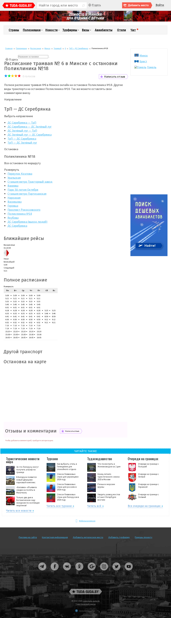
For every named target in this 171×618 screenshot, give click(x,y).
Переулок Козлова (20, 174)
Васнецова (15, 202)
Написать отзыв (114, 76)
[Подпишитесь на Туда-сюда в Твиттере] (116, 571)
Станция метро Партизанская (27, 194)
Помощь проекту (143, 537)
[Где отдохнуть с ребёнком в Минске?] (85, 21)
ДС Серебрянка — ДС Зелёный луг (30, 126)
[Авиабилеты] (148, 255)
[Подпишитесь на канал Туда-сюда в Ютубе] (129, 571)
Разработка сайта (87, 610)
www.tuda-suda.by (91, 601)
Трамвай (57, 48)
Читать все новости (18, 511)
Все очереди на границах (144, 506)
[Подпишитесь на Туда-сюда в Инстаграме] (104, 571)
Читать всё (94, 506)
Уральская (14, 178)
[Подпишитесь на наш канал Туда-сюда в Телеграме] (42, 571)
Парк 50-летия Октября (23, 190)
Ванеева (13, 186)
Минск (47, 48)
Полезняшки (32, 30)
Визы (85, 30)
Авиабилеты (103, 30)
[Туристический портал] (18, 6)
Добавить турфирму (119, 537)
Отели (121, 30)
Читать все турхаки (59, 506)
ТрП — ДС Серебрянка (78, 48)
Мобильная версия (87, 521)
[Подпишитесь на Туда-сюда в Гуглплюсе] (92, 571)
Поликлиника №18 (20, 214)
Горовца (13, 206)
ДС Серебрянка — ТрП (22, 122)
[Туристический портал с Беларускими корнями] (85, 591)
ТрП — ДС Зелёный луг (22, 142)
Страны (14, 30)
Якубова (13, 218)
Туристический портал (85, 604)
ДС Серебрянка (17, 226)
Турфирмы (69, 30)
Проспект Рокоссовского (24, 210)
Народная (14, 198)
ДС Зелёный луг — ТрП (22, 130)
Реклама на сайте (28, 537)
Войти (160, 5)
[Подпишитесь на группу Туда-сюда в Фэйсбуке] (55, 571)
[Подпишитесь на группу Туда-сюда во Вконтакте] (67, 571)
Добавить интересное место (88, 537)
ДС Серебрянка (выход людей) (27, 222)
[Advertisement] (65, 393)
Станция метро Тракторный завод (30, 182)
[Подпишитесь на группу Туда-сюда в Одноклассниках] (79, 571)
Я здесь (96, 5)
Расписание (35, 48)
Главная (9, 48)
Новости (51, 30)
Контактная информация (55, 537)
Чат (133, 30)
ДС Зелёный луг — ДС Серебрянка (30, 134)
